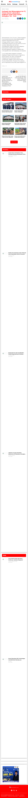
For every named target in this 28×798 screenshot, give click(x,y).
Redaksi (22, 794)
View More (14, 142)
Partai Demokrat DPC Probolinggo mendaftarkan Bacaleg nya (16, 659)
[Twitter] (14, 72)
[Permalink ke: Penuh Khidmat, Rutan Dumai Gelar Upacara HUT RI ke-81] (8, 105)
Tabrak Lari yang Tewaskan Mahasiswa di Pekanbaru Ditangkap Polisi (17, 453)
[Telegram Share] (22, 18)
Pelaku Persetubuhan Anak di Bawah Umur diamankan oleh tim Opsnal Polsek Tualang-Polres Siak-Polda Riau (17, 253)
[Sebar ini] (18, 18)
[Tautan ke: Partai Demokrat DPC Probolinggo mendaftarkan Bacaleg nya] (5, 707)
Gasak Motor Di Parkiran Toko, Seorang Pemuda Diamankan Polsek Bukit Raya (17, 153)
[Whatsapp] (25, 18)
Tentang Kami (4, 796)
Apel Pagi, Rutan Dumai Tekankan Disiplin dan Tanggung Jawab (20, 124)
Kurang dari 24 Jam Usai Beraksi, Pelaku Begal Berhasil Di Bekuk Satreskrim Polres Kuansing (16, 353)
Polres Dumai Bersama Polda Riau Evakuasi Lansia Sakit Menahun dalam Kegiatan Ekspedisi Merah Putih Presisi (20, 137)
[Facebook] (11, 72)
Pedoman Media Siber (13, 796)
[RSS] (16, 72)
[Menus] (2, 1)
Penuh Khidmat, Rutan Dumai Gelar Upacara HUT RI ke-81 (7, 111)
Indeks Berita (22, 796)
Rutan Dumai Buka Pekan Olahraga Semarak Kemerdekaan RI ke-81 (20, 111)
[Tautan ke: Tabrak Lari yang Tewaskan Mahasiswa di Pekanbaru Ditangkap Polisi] (5, 501)
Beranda (17, 794)
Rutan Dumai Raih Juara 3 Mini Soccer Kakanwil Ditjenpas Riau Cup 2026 (7, 137)
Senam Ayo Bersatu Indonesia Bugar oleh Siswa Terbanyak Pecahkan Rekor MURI (20, 78)
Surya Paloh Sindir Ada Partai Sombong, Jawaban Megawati (15, 559)
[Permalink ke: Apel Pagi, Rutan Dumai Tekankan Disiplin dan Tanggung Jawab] (21, 118)
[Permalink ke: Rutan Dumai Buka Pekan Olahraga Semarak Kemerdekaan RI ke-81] (21, 105)
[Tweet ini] (20, 18)
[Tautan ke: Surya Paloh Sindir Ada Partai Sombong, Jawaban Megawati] (5, 607)
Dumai (3, 18)
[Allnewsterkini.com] (14, 1)
